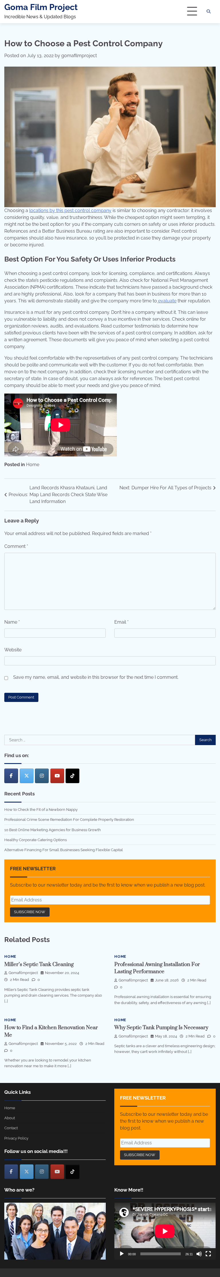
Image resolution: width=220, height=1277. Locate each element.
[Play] (122, 1254)
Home (32, 464)
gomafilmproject (79, 55)
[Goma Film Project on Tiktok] (72, 776)
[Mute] (199, 1254)
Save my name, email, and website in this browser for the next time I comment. (95, 677)
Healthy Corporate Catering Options (35, 839)
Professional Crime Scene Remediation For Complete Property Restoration (69, 819)
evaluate (166, 301)
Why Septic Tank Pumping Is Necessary (161, 1027)
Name (12, 622)
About (9, 1118)
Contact (11, 1128)
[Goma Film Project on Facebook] (11, 776)
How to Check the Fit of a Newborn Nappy (41, 809)
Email (121, 622)
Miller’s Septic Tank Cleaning (39, 964)
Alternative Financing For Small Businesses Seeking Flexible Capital (63, 849)
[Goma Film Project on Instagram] (42, 776)
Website (12, 650)
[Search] (208, 11)
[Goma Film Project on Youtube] (57, 776)
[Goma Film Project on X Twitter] (27, 776)
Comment (16, 546)
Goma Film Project (41, 7)
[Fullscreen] (208, 1254)
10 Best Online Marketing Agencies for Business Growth (52, 829)
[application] (165, 1231)
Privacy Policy (16, 1138)
